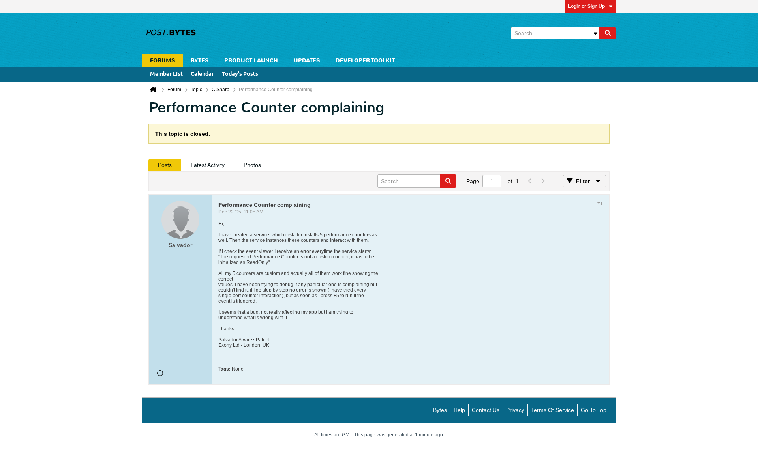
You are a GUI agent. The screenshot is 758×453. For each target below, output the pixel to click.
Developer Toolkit (365, 60)
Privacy (515, 410)
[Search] (607, 33)
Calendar (202, 74)
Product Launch (251, 60)
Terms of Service (552, 410)
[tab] (164, 165)
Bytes (440, 410)
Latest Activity (208, 165)
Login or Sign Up (586, 6)
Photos (252, 165)
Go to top (593, 410)
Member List (166, 74)
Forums (162, 60)
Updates (307, 60)
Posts (165, 165)
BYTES (199, 60)
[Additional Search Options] (595, 33)
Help (459, 410)
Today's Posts (240, 74)
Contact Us (485, 410)
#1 (600, 203)
